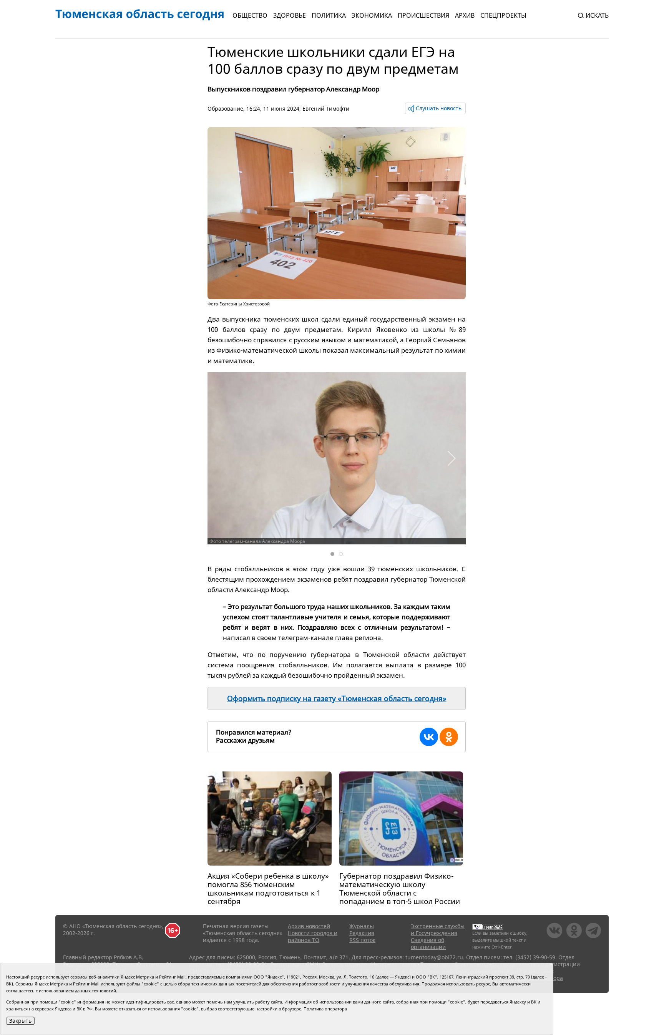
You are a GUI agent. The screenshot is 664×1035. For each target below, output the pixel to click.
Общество (249, 15)
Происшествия (423, 15)
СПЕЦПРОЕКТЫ (503, 15)
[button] (451, 458)
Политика (329, 15)
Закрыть (20, 1020)
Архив (465, 15)
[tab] (332, 554)
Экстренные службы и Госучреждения (438, 929)
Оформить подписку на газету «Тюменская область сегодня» (337, 698)
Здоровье (289, 15)
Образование (225, 108)
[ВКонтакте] (429, 737)
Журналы (361, 926)
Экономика (372, 15)
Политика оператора (325, 1009)
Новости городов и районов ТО (312, 936)
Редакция (361, 933)
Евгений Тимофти (325, 108)
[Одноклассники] (449, 737)
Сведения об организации (428, 943)
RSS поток (362, 940)
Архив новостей (309, 926)
